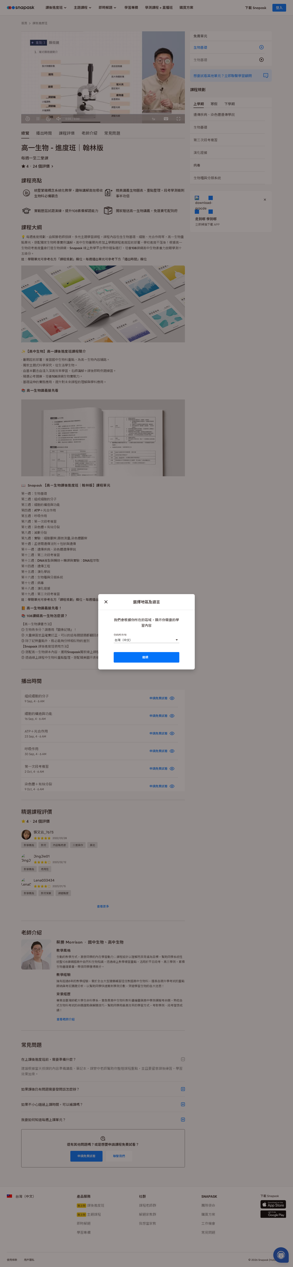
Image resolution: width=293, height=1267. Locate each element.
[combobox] (114, 639)
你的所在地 (120, 634)
